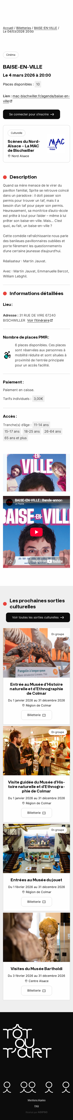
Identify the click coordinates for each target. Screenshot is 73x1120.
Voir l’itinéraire (38, 320)
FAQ (36, 1106)
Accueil (8, 28)
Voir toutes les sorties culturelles (35, 617)
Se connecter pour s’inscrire (29, 114)
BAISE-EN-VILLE (45, 28)
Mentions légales (36, 1100)
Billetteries (23, 28)
